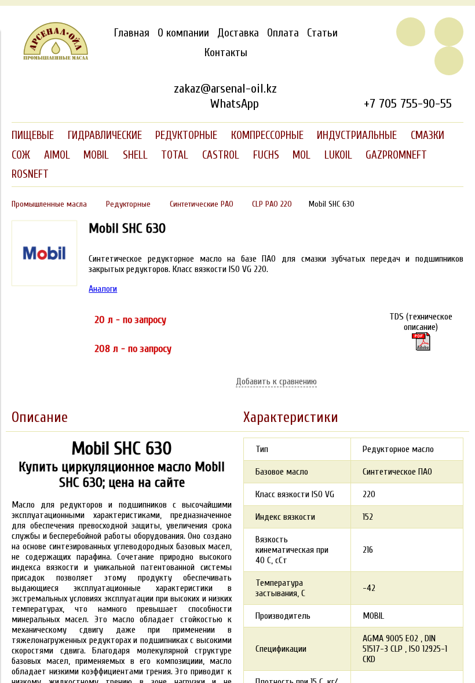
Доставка (238, 33)
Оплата (283, 33)
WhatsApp (234, 103)
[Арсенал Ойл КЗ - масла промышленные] (50, 57)
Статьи (322, 33)
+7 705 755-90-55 (408, 103)
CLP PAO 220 (272, 204)
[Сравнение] (448, 31)
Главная (131, 33)
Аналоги (103, 289)
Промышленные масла (49, 204)
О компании (183, 33)
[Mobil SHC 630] (420, 341)
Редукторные (128, 204)
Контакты (225, 52)
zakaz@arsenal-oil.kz (225, 88)
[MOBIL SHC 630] (44, 283)
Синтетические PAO (201, 204)
